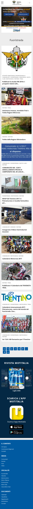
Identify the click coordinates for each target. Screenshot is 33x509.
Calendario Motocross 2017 (12, 259)
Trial (21, 79)
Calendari (4, 494)
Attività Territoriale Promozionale (13, 75)
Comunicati (6, 77)
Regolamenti (4, 499)
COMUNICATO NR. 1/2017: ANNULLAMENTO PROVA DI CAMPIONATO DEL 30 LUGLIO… (13, 170)
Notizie (16, 79)
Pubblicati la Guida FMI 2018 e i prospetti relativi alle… (13, 83)
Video (2, 466)
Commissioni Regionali (7, 449)
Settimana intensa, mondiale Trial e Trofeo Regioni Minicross (15, 112)
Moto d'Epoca (5, 480)
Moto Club (23, 163)
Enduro (4, 137)
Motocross (10, 79)
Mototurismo (5, 478)
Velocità (3, 476)
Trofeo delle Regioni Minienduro (14, 139)
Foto (2, 463)
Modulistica (4, 501)
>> (8, 352)
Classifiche (4, 497)
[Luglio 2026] (16, 378)
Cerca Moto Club (5, 487)
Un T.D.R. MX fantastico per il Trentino (16, 339)
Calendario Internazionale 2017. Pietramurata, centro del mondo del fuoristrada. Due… (15, 309)
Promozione (4, 482)
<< (4, 349)
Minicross (23, 77)
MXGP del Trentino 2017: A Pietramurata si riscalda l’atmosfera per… (15, 201)
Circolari (3, 503)
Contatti (3, 451)
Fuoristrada (15, 77)
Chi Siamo (4, 447)
